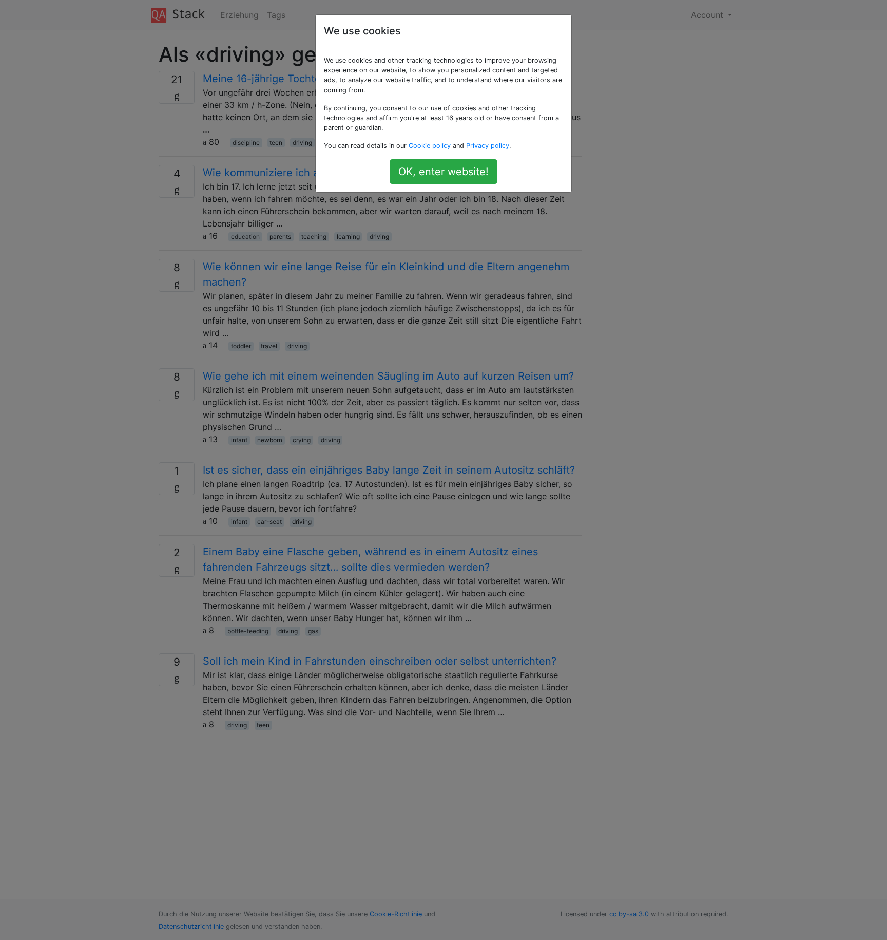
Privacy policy (487, 145)
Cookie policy (430, 145)
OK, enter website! (443, 171)
